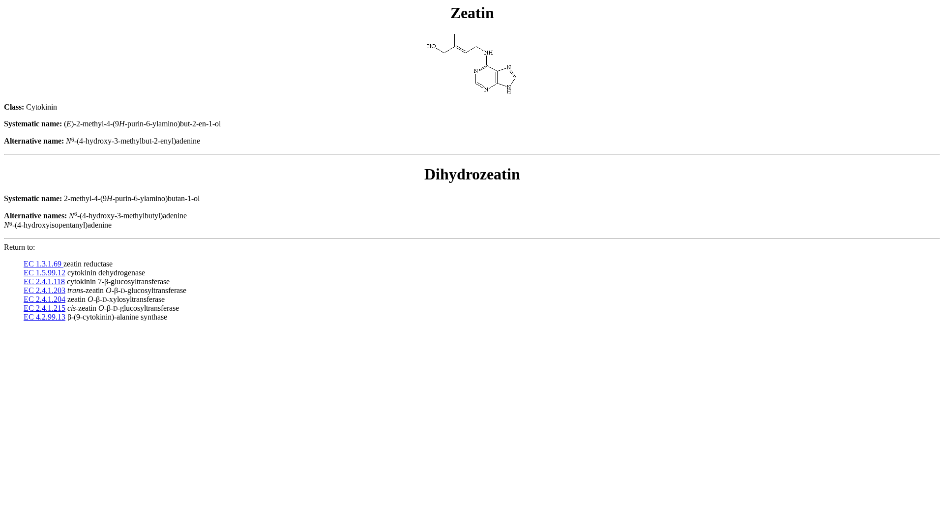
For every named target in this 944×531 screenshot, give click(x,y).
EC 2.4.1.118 (44, 281)
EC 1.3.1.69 (43, 264)
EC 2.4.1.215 (44, 308)
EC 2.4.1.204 (44, 299)
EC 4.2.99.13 (44, 317)
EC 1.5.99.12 (44, 272)
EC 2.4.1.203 (44, 290)
